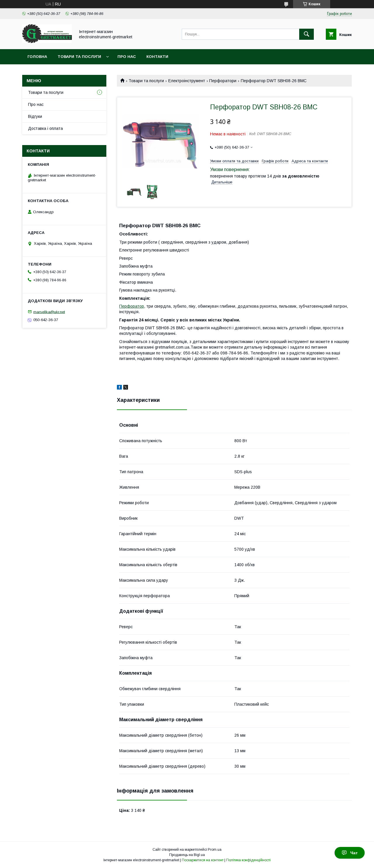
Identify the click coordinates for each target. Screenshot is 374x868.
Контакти (157, 56)
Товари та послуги (79, 56)
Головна (37, 56)
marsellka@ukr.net (49, 311)
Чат (354, 852)
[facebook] (119, 388)
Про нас (126, 56)
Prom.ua (214, 850)
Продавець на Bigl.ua (187, 855)
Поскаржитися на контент (203, 860)
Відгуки (35, 116)
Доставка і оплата (45, 128)
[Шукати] (306, 34)
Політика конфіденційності (248, 860)
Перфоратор (131, 306)
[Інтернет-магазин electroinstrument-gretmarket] (47, 41)
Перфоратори (222, 80)
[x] (125, 388)
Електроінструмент (186, 80)
